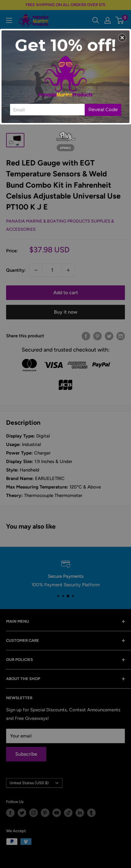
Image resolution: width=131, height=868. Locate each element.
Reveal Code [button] (103, 109)
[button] (122, 37)
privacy (65, 147)
